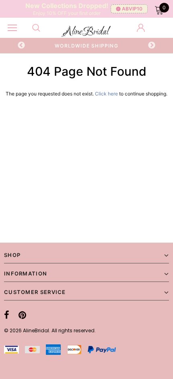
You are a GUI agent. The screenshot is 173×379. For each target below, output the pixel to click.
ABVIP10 (132, 9)
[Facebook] (6, 315)
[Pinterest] (22, 315)
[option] (86, 45)
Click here (107, 94)
